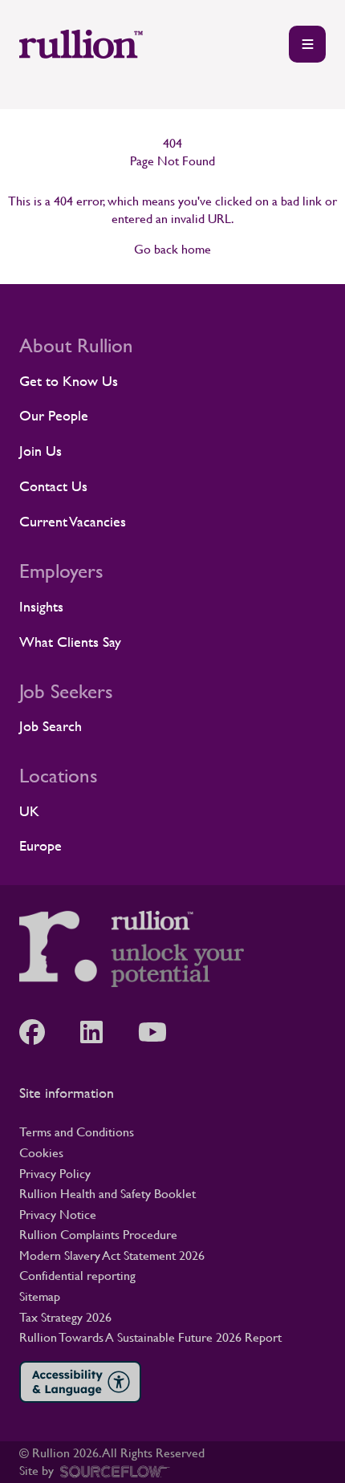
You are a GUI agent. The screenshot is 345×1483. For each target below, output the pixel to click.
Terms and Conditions (76, 1132)
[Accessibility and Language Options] (80, 1382)
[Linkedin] (99, 1032)
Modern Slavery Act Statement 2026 (112, 1255)
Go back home (172, 249)
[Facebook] (40, 1032)
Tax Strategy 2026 (65, 1317)
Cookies (41, 1152)
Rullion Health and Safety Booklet (107, 1193)
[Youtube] (160, 1032)
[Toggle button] (307, 44)
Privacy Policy (55, 1173)
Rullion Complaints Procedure (98, 1234)
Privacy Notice (57, 1214)
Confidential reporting (77, 1275)
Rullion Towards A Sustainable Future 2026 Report (150, 1337)
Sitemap (39, 1296)
